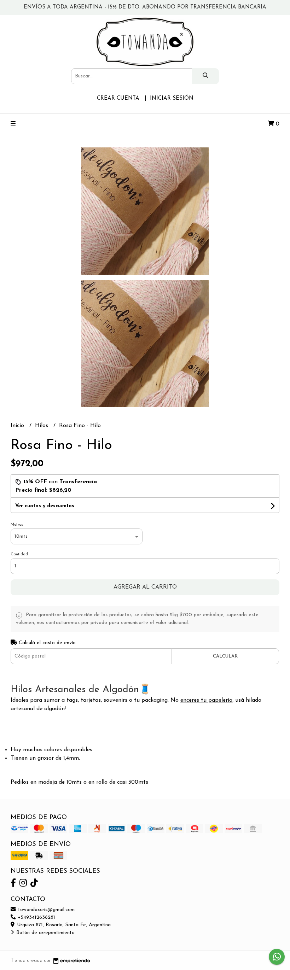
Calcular (225, 656)
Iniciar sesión (171, 98)
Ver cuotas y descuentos (44, 506)
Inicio (18, 425)
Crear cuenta (118, 98)
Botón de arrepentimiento (44, 932)
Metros (17, 525)
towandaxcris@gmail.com (45, 909)
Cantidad (19, 554)
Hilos (42, 425)
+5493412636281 (35, 917)
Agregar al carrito (145, 587)
